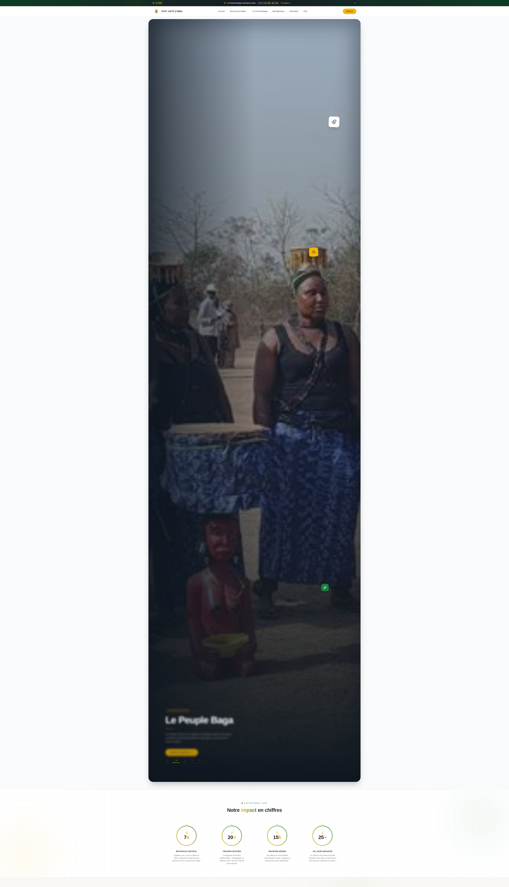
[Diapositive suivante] (354, 400)
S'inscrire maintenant (179, 752)
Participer (294, 11)
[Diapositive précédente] (155, 400)
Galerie (349, 11)
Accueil (221, 11)
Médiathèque (278, 11)
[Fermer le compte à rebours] (354, 3)
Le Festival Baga (260, 11)
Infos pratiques (210, 752)
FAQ (305, 11)
